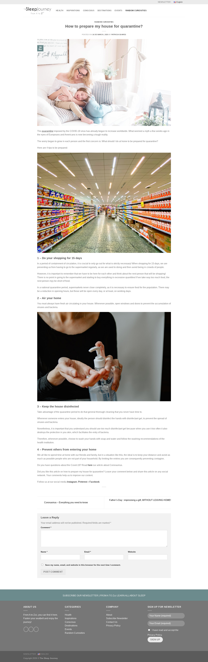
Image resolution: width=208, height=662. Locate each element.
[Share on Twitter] (102, 491)
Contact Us (111, 622)
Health (59, 10)
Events (118, 10)
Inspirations (73, 10)
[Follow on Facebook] (26, 629)
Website (132, 552)
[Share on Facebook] (99, 491)
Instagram (72, 482)
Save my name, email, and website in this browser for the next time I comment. (83, 565)
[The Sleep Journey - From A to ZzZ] (37, 10)
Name (44, 552)
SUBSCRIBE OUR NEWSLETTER (80, 595)
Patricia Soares (118, 34)
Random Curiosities (136, 10)
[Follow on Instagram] (31, 629)
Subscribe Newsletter (117, 618)
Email (87, 552)
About (109, 615)
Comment (46, 527)
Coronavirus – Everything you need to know (66, 502)
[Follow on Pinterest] (36, 629)
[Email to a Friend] (106, 491)
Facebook (94, 482)
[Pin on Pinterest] (109, 491)
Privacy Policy (113, 625)
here (90, 465)
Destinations (104, 10)
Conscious (88, 10)
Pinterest (82, 482)
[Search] (184, 10)
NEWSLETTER (164, 2)
